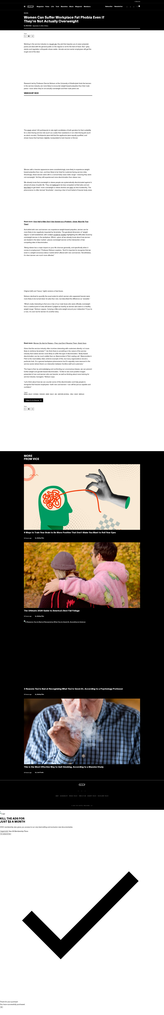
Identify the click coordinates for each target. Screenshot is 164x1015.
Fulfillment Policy (103, 795)
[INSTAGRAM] (80, 790)
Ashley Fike (40, 538)
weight (76, 394)
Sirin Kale (29, 25)
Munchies (64, 6)
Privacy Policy (73, 795)
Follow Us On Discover (32, 400)
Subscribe (108, 6)
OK (1, 1007)
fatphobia (36, 394)
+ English (137, 1)
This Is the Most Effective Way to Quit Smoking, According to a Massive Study (63, 767)
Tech (57, 6)
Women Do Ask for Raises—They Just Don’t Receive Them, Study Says (59, 343)
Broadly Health (28, 394)
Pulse (47, 6)
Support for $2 (4, 831)
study (29, 130)
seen (71, 187)
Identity (26, 13)
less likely (27, 187)
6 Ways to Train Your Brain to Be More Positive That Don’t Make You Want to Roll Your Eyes (70, 533)
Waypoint (78, 6)
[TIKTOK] (84, 790)
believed (55, 185)
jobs (55, 394)
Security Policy (91, 795)
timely (72, 394)
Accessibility (64, 795)
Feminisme (42, 394)
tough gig (53, 44)
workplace (81, 394)
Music (71, 6)
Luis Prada (40, 772)
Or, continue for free (6, 834)
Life (52, 6)
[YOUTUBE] (87, 790)
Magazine (40, 6)
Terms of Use (82, 795)
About (57, 795)
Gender (47, 394)
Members (87, 6)
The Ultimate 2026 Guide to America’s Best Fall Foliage (52, 611)
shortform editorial (63, 394)
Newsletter (118, 6)
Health (52, 394)
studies (63, 234)
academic (57, 234)
